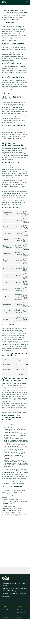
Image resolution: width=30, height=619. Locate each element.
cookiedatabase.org (18, 514)
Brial (4, 2)
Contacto (19, 617)
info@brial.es (6, 596)
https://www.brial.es (16, 26)
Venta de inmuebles (7, 614)
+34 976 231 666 (7, 593)
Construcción (5, 617)
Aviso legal (20, 609)
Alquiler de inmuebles (5, 610)
